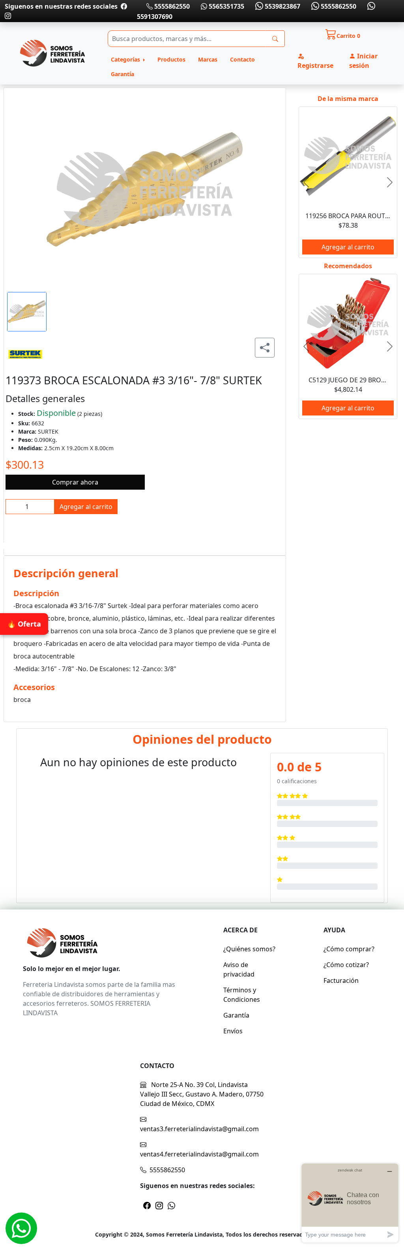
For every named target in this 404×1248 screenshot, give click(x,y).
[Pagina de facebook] (124, 6)
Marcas (207, 59)
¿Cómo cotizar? (346, 964)
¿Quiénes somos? (249, 949)
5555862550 (171, 6)
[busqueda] (275, 38)
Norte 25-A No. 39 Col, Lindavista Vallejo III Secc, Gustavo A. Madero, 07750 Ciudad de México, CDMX (202, 1094)
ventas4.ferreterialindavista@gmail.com (199, 1154)
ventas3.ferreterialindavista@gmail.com (199, 1129)
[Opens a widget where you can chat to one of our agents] (350, 1202)
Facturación (341, 980)
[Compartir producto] (265, 347)
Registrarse (315, 65)
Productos (171, 59)
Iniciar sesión (363, 61)
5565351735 (225, 6)
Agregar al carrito (86, 506)
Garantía (122, 74)
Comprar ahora (75, 482)
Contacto (242, 59)
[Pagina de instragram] (8, 15)
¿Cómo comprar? (349, 949)
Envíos (233, 1031)
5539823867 (281, 6)
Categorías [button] (126, 59)
